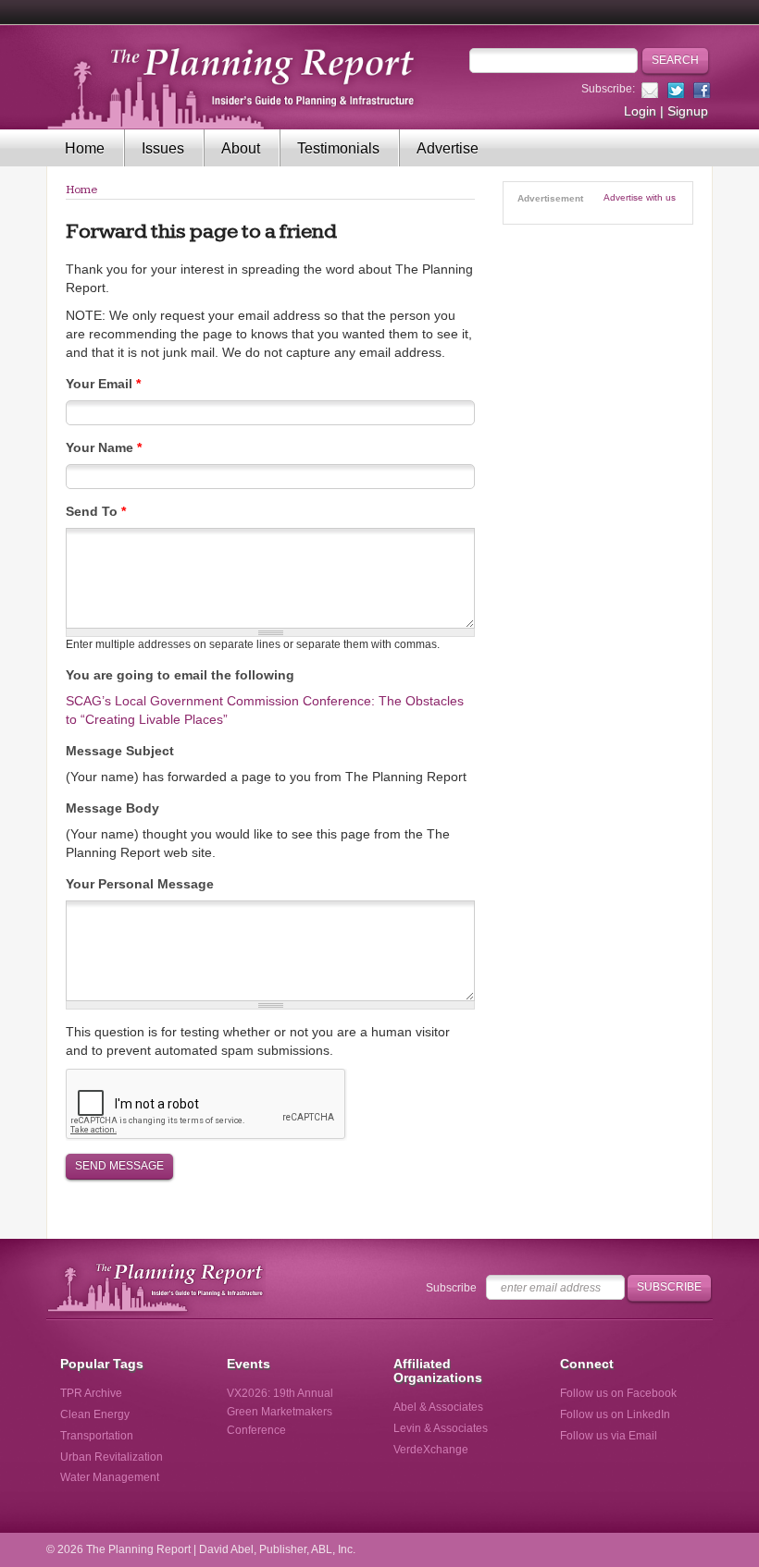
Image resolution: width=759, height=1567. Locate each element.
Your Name (104, 447)
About (240, 148)
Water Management (109, 1477)
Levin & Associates (440, 1428)
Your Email (103, 383)
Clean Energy (95, 1414)
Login (640, 111)
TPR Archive (91, 1393)
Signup (687, 111)
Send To (96, 511)
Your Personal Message (140, 883)
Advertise (448, 148)
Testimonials (338, 148)
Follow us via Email (608, 1435)
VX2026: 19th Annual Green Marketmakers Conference (280, 1412)
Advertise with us (639, 197)
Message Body (112, 808)
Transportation (96, 1435)
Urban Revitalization (111, 1457)
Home (85, 148)
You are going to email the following (180, 674)
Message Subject (120, 750)
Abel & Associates (438, 1407)
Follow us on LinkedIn (615, 1414)
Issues (163, 148)
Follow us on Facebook (618, 1393)
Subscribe (451, 1287)
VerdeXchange (430, 1449)
